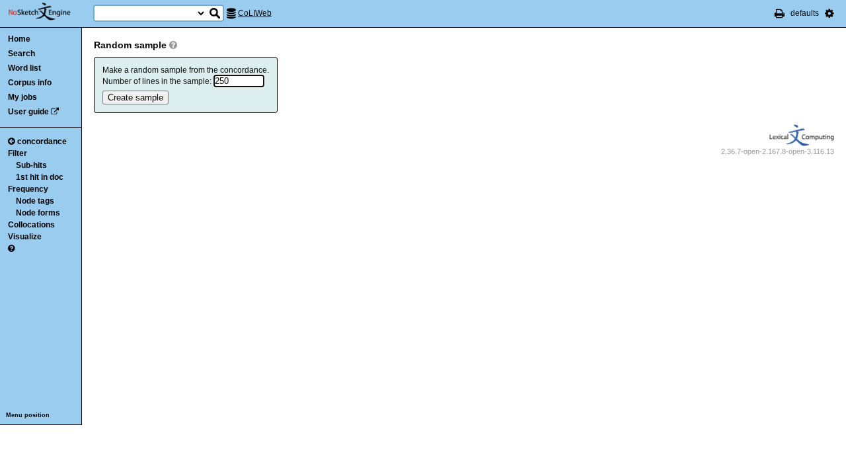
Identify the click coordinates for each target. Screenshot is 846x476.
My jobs (22, 97)
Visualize (25, 236)
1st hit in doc (39, 177)
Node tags (35, 201)
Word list (24, 68)
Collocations (31, 224)
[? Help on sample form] (173, 45)
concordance (42, 141)
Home (19, 39)
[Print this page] (780, 13)
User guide (28, 111)
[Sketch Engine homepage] (49, 12)
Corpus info (30, 82)
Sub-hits (31, 165)
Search (21, 53)
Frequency (28, 189)
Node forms (38, 213)
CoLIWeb (255, 13)
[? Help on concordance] (11, 248)
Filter (17, 153)
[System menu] (829, 13)
